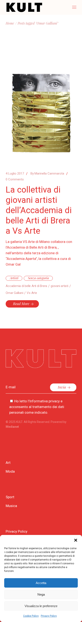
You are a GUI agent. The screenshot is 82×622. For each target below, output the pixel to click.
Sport (10, 497)
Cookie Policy (31, 615)
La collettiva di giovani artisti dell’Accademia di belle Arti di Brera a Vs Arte (39, 210)
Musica (11, 506)
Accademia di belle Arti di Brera (26, 286)
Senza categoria (38, 278)
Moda (10, 471)
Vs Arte (32, 293)
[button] (76, 540)
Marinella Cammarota (47, 173)
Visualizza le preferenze (41, 606)
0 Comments (15, 179)
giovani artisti (59, 286)
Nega (41, 594)
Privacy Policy (49, 615)
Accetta (41, 583)
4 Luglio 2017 (15, 173)
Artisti (14, 278)
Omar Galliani (14, 293)
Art (8, 462)
